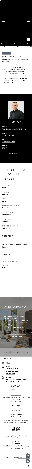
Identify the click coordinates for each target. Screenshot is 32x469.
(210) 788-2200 (8, 135)
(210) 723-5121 (16, 410)
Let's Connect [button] (16, 337)
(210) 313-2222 (10, 374)
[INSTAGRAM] (16, 436)
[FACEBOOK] (25, 436)
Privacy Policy (24, 458)
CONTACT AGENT (16, 153)
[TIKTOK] (11, 436)
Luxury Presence (16, 448)
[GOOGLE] (20, 436)
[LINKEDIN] (7, 436)
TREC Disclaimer (16, 401)
